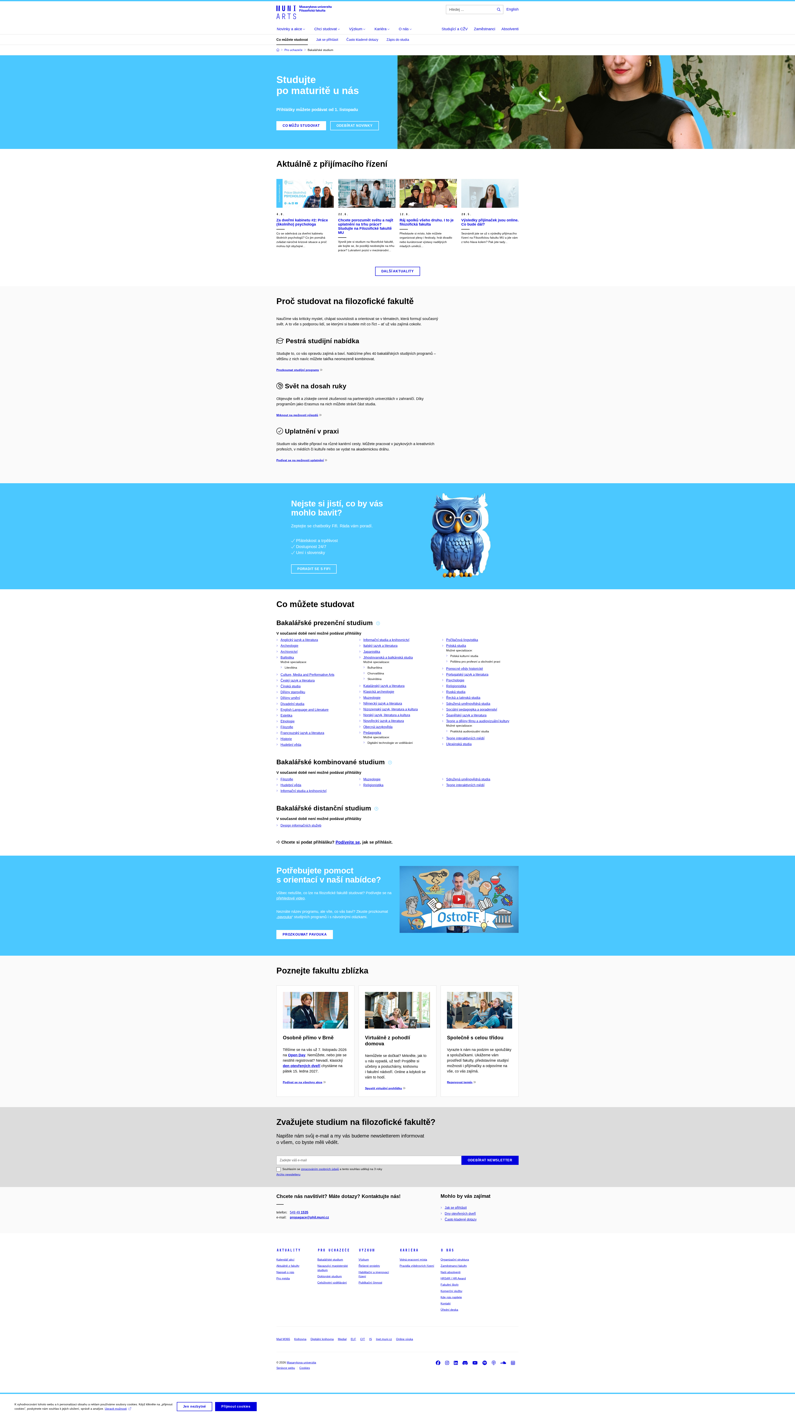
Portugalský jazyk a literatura (467, 674)
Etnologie (288, 721)
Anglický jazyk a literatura (299, 640)
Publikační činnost (370, 1282)
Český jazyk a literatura (298, 680)
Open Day (296, 1055)
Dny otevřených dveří (460, 1213)
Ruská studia (455, 692)
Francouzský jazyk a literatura (302, 733)
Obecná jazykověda (378, 727)
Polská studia (456, 645)
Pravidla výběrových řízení (417, 1265)
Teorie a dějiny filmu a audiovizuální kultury (477, 721)
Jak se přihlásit (327, 39)
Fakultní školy (450, 1284)
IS (370, 1339)
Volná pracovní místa (413, 1259)
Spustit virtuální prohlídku (383, 1088)
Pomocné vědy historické (464, 668)
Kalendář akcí (285, 1259)
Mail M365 (283, 1339)
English (512, 9)
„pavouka (284, 917)
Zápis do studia (398, 39)
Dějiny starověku (293, 692)
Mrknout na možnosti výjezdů (297, 415)
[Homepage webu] (304, 12)
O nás (447, 1250)
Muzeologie (372, 697)
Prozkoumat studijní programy (297, 370)
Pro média (283, 1278)
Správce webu (285, 1367)
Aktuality (288, 1250)
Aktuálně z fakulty (287, 1265)
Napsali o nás (285, 1272)
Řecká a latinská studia (463, 697)
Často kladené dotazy (362, 39)
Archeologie (289, 645)
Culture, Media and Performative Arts (307, 674)
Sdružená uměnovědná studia (468, 703)
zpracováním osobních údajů (320, 1169)
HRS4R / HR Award (453, 1278)
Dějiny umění (290, 698)
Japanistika (371, 651)
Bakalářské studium (330, 1259)
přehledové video (290, 898)
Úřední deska (449, 1309)
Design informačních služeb (301, 825)
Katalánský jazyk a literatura (384, 686)
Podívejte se (348, 842)
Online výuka (404, 1339)
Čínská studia (291, 686)
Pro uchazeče (333, 1250)
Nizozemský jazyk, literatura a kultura (390, 709)
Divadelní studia (292, 704)
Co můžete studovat (292, 39)
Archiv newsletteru (288, 1174)
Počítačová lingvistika (462, 640)
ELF (353, 1339)
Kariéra (409, 1250)
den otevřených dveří (301, 1066)
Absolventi (510, 29)
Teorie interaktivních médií (465, 738)
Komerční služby (451, 1291)
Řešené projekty (369, 1265)
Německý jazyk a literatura (382, 703)
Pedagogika (372, 732)
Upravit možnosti (116, 1408)
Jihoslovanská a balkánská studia (388, 657)
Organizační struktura (455, 1259)
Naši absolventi (450, 1272)
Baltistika (287, 657)
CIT (362, 1339)
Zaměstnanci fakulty (454, 1265)
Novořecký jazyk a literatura (383, 721)
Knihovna (300, 1339)
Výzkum (367, 1250)
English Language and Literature (305, 709)
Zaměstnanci (484, 29)
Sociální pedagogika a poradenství (471, 709)
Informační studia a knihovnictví (386, 640)
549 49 (299, 1212)
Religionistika (456, 686)
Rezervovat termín (459, 1082)
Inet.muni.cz (384, 1339)
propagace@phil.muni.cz (309, 1217)
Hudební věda (291, 744)
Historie (286, 739)
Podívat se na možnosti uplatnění (300, 460)
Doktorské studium (329, 1276)
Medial (342, 1339)
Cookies (304, 1367)
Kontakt (445, 1303)
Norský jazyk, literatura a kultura (386, 715)
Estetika (286, 715)
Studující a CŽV (455, 29)
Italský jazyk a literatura (380, 645)
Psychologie (455, 680)
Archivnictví (289, 651)
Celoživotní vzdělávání (332, 1282)
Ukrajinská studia (459, 744)
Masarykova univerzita (301, 1362)
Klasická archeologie (378, 691)
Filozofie (287, 727)
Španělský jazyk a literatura (466, 715)
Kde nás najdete (451, 1297)
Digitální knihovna (322, 1339)
